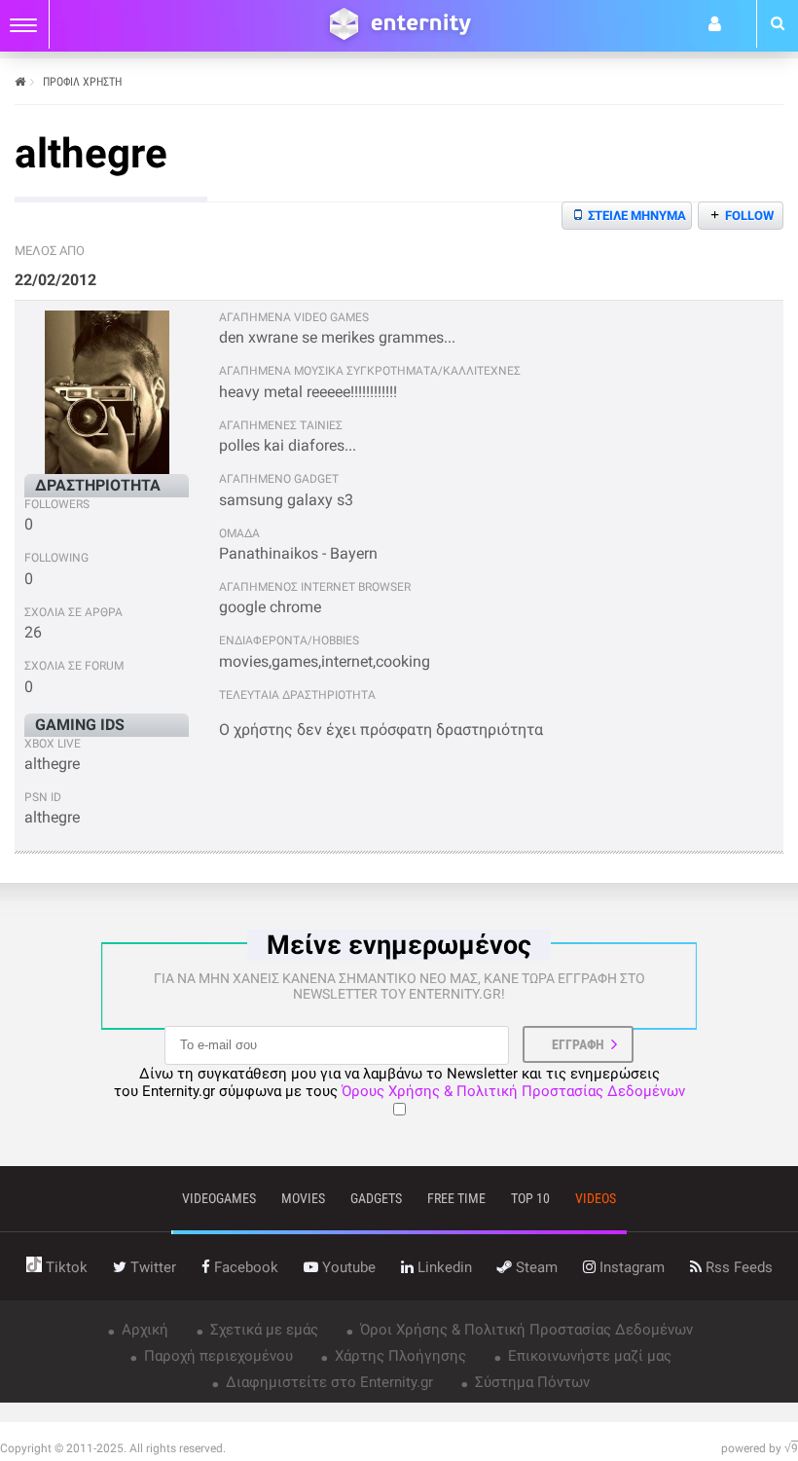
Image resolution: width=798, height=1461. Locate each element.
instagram (630, 1267)
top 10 (530, 1198)
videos (595, 1198)
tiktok (65, 1267)
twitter (151, 1267)
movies (303, 1198)
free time (456, 1198)
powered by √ (759, 1448)
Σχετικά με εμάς (262, 1329)
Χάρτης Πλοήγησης (398, 1356)
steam (535, 1267)
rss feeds (737, 1267)
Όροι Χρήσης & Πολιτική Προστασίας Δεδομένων (524, 1329)
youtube (347, 1267)
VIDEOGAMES (219, 1198)
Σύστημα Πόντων (530, 1382)
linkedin (443, 1267)
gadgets (376, 1198)
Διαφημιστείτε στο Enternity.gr (327, 1382)
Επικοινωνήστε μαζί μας (587, 1356)
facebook (244, 1267)
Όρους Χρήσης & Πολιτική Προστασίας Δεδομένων (513, 1091)
